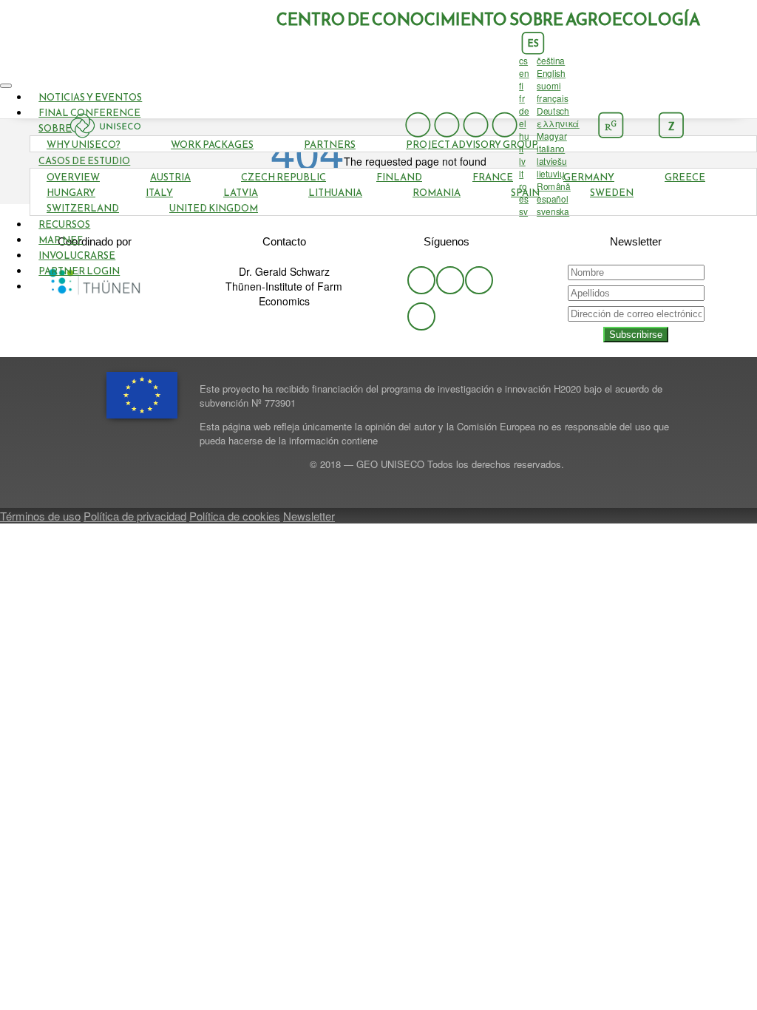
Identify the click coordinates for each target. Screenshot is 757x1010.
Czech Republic (283, 177)
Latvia (240, 193)
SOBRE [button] (55, 128)
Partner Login (79, 271)
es (532, 43)
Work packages (212, 145)
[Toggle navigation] (6, 86)
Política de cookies (234, 515)
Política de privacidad (135, 515)
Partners (330, 145)
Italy (159, 193)
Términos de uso (40, 515)
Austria (170, 177)
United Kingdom (213, 208)
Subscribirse (635, 334)
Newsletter (309, 515)
